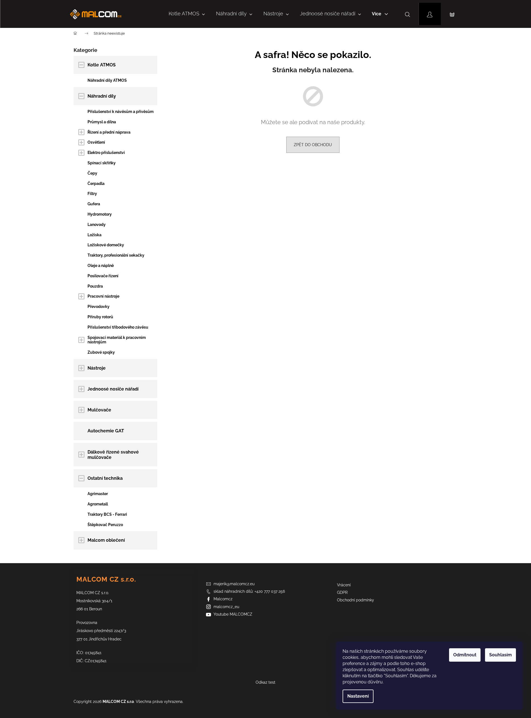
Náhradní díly (102, 96)
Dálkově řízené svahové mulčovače (113, 454)
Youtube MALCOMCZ (233, 614)
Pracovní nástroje (103, 296)
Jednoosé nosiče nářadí (113, 389)
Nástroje (97, 368)
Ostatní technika (105, 478)
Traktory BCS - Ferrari (107, 514)
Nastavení (358, 696)
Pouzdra (95, 286)
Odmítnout (464, 654)
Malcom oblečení (106, 540)
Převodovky (99, 306)
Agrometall (98, 504)
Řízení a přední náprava (109, 132)
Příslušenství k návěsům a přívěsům (121, 111)
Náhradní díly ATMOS (107, 80)
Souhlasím (500, 654)
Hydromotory (100, 214)
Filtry (92, 193)
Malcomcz (223, 599)
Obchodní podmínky (355, 600)
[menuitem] (186, 14)
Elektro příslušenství (106, 152)
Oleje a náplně (101, 265)
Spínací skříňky (102, 163)
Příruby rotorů (100, 317)
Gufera (94, 204)
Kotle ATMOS (102, 65)
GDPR (342, 592)
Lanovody (97, 224)
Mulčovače (99, 410)
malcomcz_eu (226, 606)
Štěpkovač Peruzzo (105, 524)
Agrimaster (98, 493)
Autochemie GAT (106, 430)
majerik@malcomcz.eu (234, 584)
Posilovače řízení (103, 276)
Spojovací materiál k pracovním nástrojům (117, 339)
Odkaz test (265, 682)
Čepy (92, 173)
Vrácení (344, 585)
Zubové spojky (101, 352)
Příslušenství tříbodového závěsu (118, 327)
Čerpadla (96, 183)
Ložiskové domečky (106, 245)
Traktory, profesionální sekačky (116, 255)
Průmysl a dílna (102, 122)
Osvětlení (96, 142)
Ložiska (94, 235)
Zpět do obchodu (313, 145)
